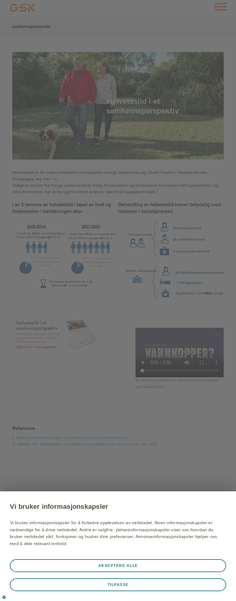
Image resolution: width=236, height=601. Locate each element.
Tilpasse (118, 585)
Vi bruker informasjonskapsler (59, 506)
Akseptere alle (118, 566)
